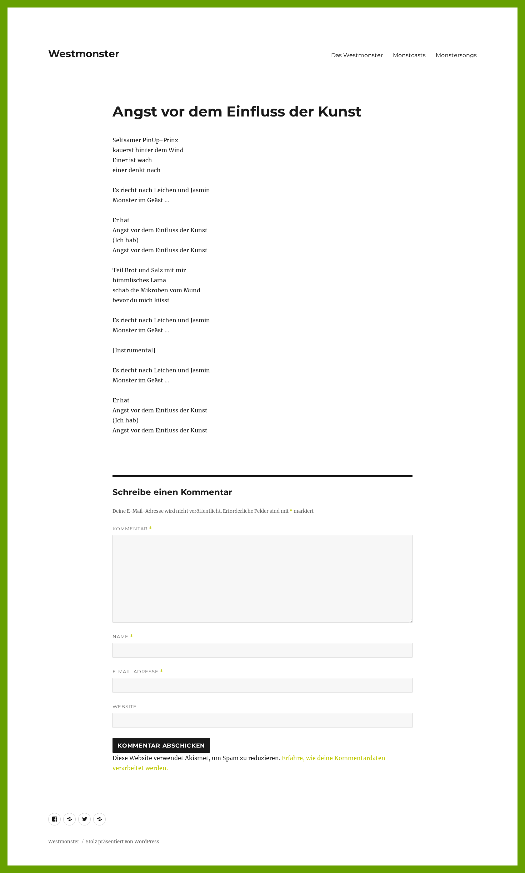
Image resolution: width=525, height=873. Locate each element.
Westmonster (83, 54)
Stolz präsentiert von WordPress (122, 842)
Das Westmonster (357, 55)
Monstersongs (456, 55)
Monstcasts (409, 55)
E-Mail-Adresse (137, 672)
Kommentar (132, 529)
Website (124, 706)
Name (122, 637)
